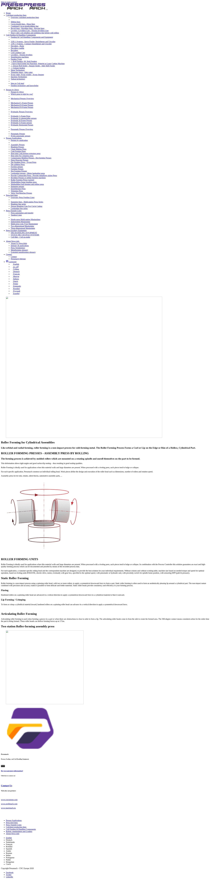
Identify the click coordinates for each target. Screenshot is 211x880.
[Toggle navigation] (47, 9)
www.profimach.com (9, 804)
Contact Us (6, 785)
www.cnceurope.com (9, 800)
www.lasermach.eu (8, 808)
